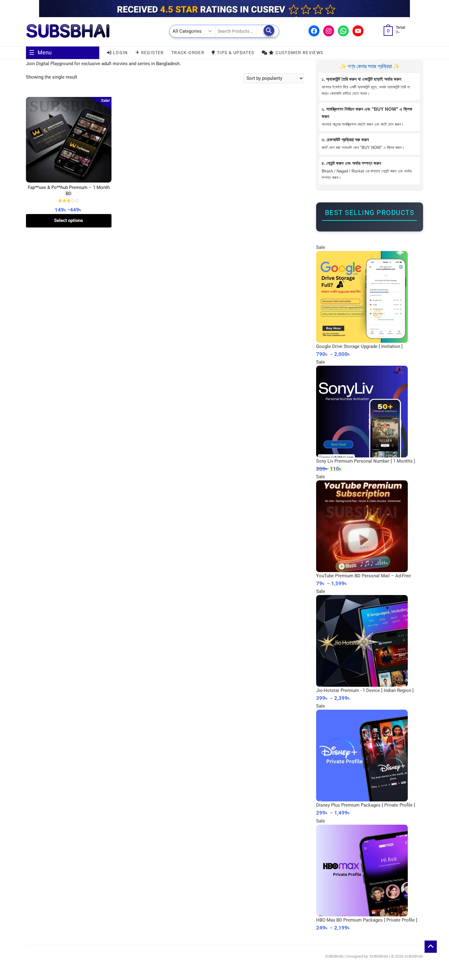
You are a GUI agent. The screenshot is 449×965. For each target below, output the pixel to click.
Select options (68, 220)
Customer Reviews (298, 52)
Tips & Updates (235, 52)
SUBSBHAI (334, 956)
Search (269, 30)
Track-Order (187, 52)
